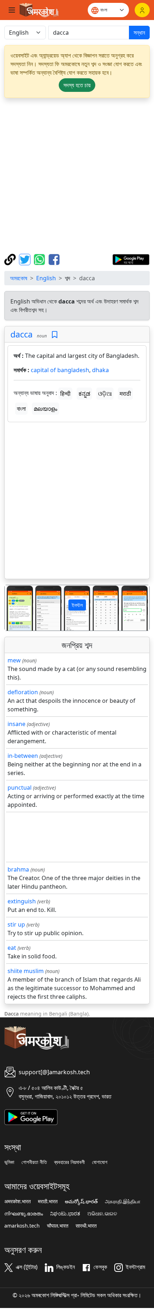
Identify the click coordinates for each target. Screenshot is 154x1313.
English (46, 278)
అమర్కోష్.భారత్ (81, 1201)
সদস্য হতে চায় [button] (77, 85)
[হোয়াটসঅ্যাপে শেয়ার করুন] (40, 259)
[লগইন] (142, 10)
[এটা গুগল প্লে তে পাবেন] (131, 259)
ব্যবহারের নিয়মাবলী (69, 1162)
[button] (16, 608)
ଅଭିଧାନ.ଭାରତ (102, 1213)
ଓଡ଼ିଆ (105, 394)
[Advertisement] (77, 176)
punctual (20, 787)
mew (14, 660)
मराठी (125, 394)
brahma (18, 869)
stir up (16, 924)
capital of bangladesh (60, 370)
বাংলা (21, 409)
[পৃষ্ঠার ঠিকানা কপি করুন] (11, 259)
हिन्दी (65, 394)
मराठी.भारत (48, 1201)
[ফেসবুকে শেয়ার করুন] (54, 259)
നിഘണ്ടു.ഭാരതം (23, 1213)
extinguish (22, 901)
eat (12, 948)
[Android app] (31, 1116)
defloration (23, 692)
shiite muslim (26, 971)
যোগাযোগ (99, 1162)
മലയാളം (45, 409)
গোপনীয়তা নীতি (34, 1162)
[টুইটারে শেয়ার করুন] (25, 259)
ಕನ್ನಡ (84, 394)
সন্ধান (139, 32)
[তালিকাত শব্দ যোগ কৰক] (54, 335)
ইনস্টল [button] (77, 605)
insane (16, 724)
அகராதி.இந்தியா (122, 1201)
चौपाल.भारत (57, 1225)
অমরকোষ (18, 278)
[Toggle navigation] (11, 10)
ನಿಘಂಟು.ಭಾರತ (65, 1213)
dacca (21, 334)
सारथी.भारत (86, 1225)
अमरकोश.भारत (17, 1201)
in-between (23, 756)
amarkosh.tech (22, 1225)
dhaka (100, 370)
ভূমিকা (9, 1162)
